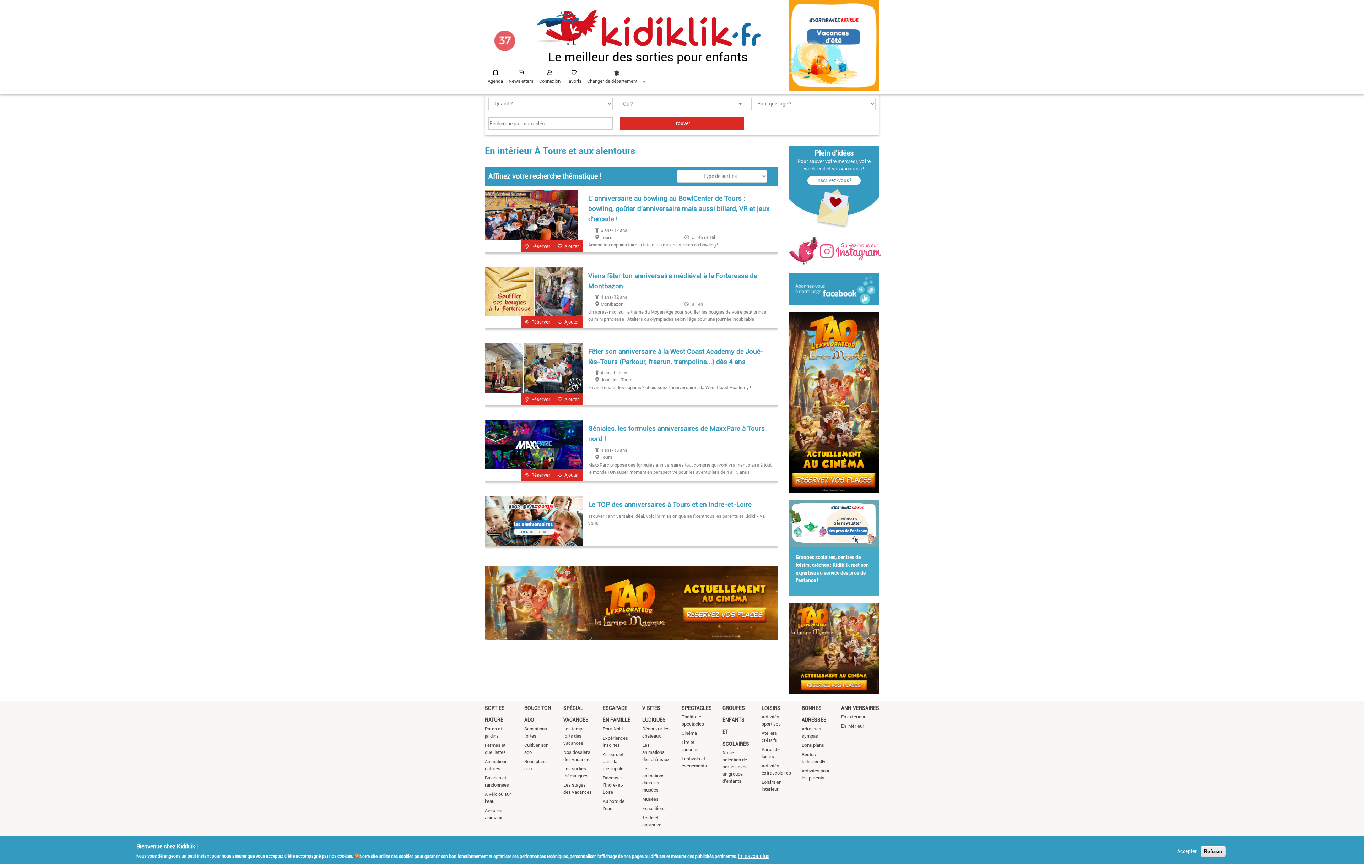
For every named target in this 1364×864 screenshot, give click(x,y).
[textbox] (682, 104)
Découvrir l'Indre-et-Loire (613, 785)
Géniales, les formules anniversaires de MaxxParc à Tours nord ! (676, 433)
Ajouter (571, 246)
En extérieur (853, 716)
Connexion (550, 81)
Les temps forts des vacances (574, 736)
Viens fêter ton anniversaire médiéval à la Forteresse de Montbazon (672, 281)
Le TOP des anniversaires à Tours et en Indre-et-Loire (670, 504)
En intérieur (852, 726)
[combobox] (616, 75)
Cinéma (689, 733)
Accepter (1187, 851)
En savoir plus (753, 856)
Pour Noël (613, 729)
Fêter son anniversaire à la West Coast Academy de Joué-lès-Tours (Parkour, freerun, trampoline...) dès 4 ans (676, 356)
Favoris (573, 81)
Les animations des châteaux (656, 752)
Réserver (540, 246)
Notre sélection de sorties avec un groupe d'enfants (735, 767)
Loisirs (771, 708)
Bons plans (813, 745)
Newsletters (521, 81)
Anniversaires (860, 708)
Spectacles (697, 708)
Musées (650, 799)
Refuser (1213, 851)
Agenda (495, 81)
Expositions (654, 808)
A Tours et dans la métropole (613, 761)
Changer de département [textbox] (612, 81)
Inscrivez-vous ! (833, 180)
